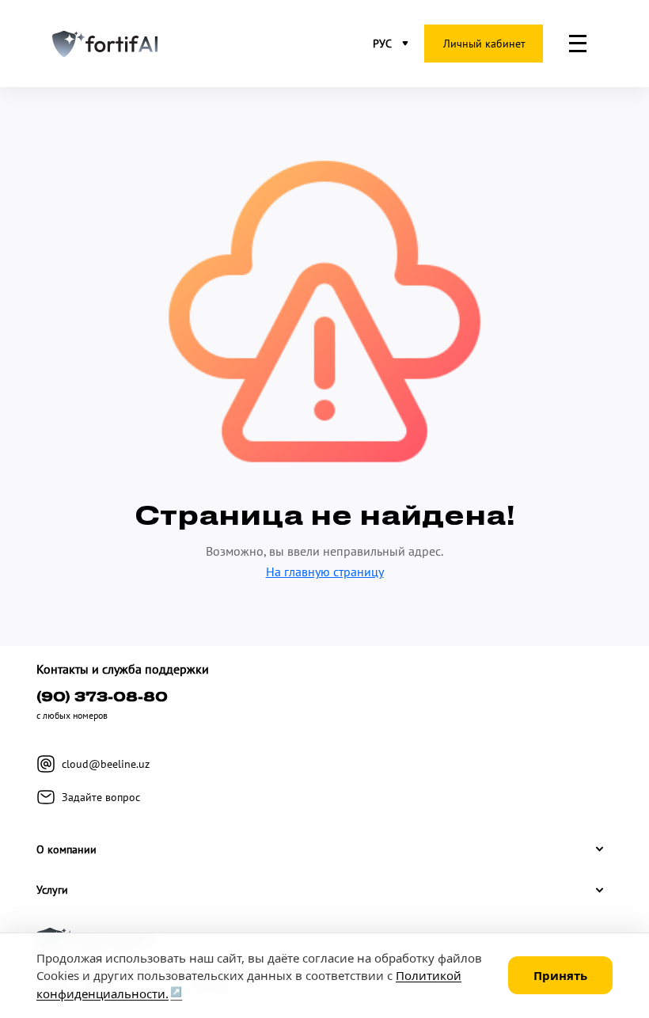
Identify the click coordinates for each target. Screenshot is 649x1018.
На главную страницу (325, 571)
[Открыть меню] (578, 44)
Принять (560, 975)
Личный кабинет (484, 43)
